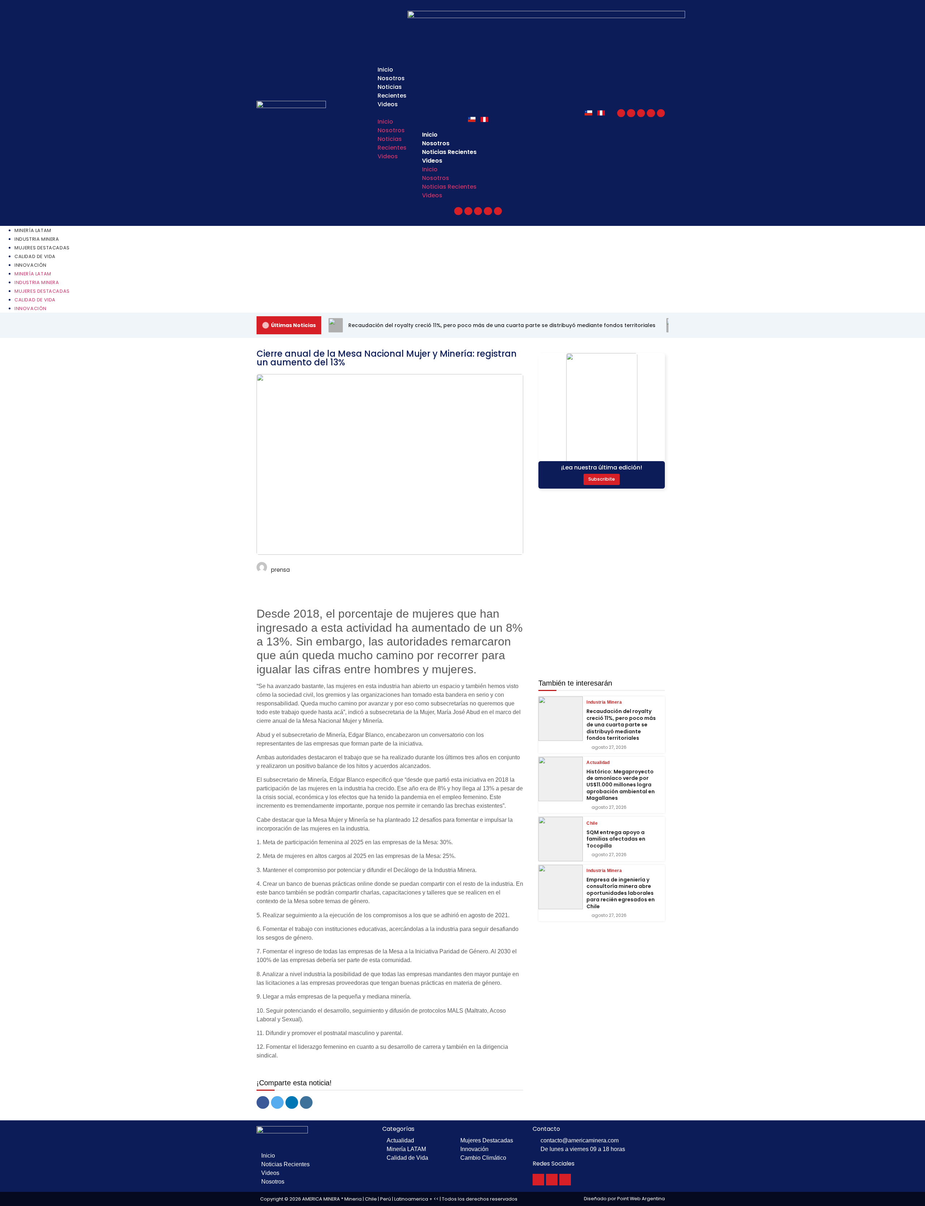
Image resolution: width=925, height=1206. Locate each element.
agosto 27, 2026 (609, 747)
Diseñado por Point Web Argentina (624, 1199)
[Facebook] (621, 113)
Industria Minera (36, 239)
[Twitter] (631, 113)
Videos (388, 104)
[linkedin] (291, 1102)
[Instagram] (651, 113)
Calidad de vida (35, 256)
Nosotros (391, 78)
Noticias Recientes (392, 91)
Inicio (385, 69)
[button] (382, 113)
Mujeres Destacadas (42, 248)
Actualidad (598, 762)
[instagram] (306, 1102)
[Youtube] (641, 113)
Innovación (30, 265)
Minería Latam (32, 230)
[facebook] (263, 1102)
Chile (592, 823)
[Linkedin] (661, 113)
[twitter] (277, 1102)
